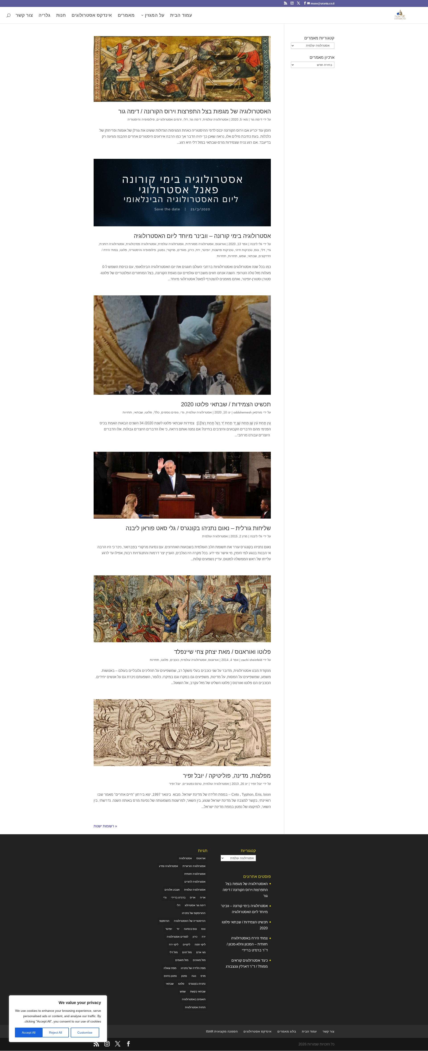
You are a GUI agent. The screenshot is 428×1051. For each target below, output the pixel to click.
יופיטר (206, 250)
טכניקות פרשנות (222, 250)
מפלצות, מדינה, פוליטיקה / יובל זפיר (227, 775)
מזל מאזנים (199, 960)
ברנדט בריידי (178, 897)
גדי (269, 250)
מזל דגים (187, 952)
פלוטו (123, 250)
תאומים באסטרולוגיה (194, 999)
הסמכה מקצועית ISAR (222, 1031)
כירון (191, 250)
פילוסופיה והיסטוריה (141, 119)
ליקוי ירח (173, 944)
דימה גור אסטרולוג (195, 905)
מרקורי (171, 250)
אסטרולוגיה (185, 858)
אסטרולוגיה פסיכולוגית (141, 244)
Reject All (55, 1032)
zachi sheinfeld (251, 660)
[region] (58, 1018)
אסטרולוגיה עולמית (215, 119)
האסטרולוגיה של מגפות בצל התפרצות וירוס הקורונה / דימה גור (194, 111)
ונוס (256, 250)
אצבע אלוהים (172, 889)
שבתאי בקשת (198, 991)
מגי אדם (201, 952)
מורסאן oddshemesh (247, 412)
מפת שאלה (170, 968)
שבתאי (252, 256)
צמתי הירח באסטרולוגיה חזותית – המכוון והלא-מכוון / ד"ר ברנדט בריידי (247, 944)
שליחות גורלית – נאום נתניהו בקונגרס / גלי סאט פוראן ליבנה (198, 528)
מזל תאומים (181, 960)
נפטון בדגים (170, 975)
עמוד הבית (181, 16)
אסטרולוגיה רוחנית (111, 244)
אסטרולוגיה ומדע (168, 866)
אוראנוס (220, 244)
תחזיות (232, 256)
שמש (242, 256)
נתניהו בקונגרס (197, 983)
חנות (61, 16)
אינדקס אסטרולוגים (92, 16)
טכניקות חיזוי (243, 250)
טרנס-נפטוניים (192, 783)
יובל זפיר (256, 783)
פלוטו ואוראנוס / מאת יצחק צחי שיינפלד (222, 651)
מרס (203, 975)
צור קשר (24, 16)
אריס (192, 897)
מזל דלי (173, 952)
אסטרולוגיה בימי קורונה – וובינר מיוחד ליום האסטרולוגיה (202, 236)
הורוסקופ (164, 920)
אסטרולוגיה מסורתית (199, 244)
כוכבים (174, 660)
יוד (178, 928)
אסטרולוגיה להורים (195, 881)
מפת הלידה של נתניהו (193, 968)
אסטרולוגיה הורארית (194, 866)
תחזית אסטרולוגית (195, 1007)
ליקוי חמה (200, 944)
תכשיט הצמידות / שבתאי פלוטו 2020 (226, 404)
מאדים (181, 250)
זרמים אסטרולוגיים (169, 119)
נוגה (193, 975)
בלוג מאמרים (286, 1031)
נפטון (161, 250)
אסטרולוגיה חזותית (195, 873)
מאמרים (126, 16)
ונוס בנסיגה (190, 928)
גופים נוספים (170, 412)
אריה (203, 897)
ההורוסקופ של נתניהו (194, 913)
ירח (198, 250)
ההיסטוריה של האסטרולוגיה (190, 920)
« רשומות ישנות (105, 826)
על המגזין (154, 16)
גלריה (44, 16)
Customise (84, 1032)
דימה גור (256, 119)
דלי (185, 119)
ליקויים (186, 944)
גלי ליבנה (256, 244)
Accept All (28, 1032)
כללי (156, 412)
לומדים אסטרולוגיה (177, 936)
